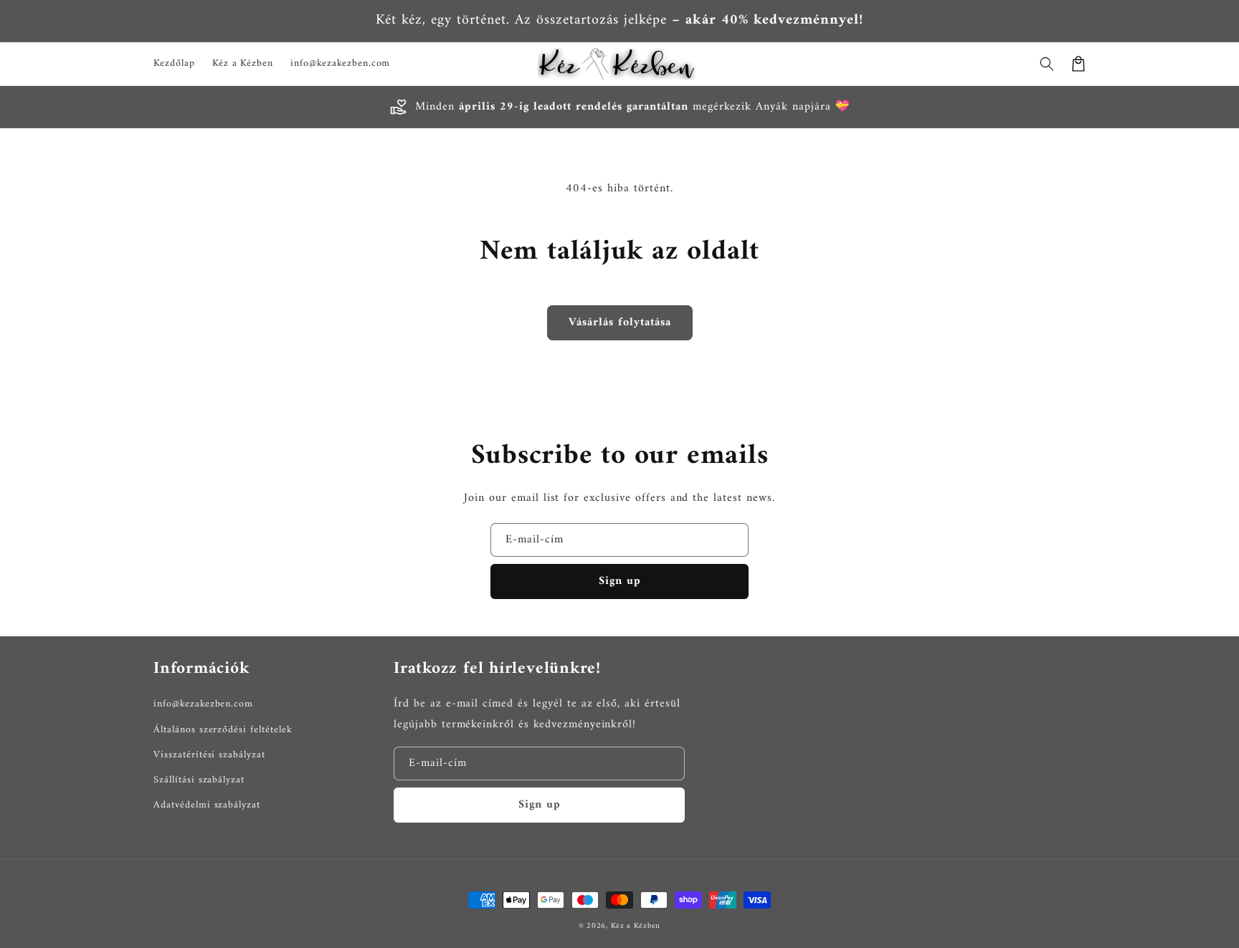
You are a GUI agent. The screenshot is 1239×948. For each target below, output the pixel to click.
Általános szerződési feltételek (223, 730)
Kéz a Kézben (635, 926)
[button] (1047, 64)
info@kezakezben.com (203, 704)
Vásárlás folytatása (620, 322)
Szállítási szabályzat (199, 780)
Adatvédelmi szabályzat (206, 805)
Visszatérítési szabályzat (209, 755)
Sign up (620, 581)
